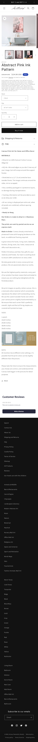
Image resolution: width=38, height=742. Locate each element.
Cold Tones (8, 585)
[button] (4, 8)
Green (6, 623)
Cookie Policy (8, 452)
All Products (8, 466)
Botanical (7, 523)
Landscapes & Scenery (11, 504)
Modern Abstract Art (11, 509)
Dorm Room (8, 680)
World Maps (8, 556)
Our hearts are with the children (15, 476)
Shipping (11, 77)
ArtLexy (11, 734)
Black (6, 599)
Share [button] (6, 381)
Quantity (4, 113)
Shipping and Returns (11, 437)
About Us (7, 432)
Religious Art (8, 542)
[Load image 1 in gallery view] (9, 54)
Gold (5, 613)
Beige (6, 594)
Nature (6, 518)
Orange (6, 628)
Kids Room (8, 689)
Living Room (8, 665)
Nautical (7, 528)
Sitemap (7, 461)
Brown (6, 608)
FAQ (5, 442)
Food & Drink (8, 566)
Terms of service (19, 737)
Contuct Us (8, 428)
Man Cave (7, 685)
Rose (5, 642)
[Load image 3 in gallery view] (28, 54)
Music (6, 513)
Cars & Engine (9, 494)
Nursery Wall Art (9, 532)
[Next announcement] (34, 2)
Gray (5, 618)
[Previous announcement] (4, 2)
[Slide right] (35, 55)
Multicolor (7, 656)
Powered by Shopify (18, 734)
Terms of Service (9, 456)
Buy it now (19, 130)
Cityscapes (7, 499)
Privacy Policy (8, 447)
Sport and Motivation (11, 552)
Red (5, 637)
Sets (5, 561)
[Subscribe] (31, 717)
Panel (3, 94)
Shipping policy (30, 737)
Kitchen (6, 675)
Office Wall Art (9, 537)
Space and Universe (11, 547)
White (6, 647)
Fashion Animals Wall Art (12, 571)
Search (6, 423)
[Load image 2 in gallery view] (19, 54)
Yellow (6, 652)
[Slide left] (2, 55)
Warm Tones (8, 580)
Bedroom (7, 670)
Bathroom (7, 704)
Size (3, 103)
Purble (6, 632)
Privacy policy (9, 737)
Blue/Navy (7, 604)
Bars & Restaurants (10, 489)
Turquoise (7, 589)
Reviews (7, 471)
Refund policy (29, 734)
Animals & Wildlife (10, 485)
